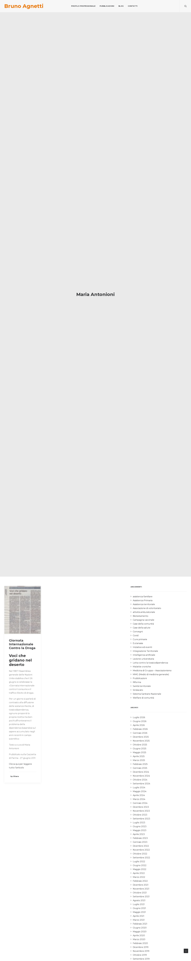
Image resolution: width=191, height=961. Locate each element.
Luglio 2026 (139, 717)
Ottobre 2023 (140, 815)
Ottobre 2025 (140, 744)
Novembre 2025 (141, 741)
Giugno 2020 (140, 927)
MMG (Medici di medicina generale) (151, 674)
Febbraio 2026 (140, 729)
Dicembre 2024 (141, 772)
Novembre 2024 (141, 776)
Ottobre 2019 (140, 955)
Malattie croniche (142, 666)
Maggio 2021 (139, 912)
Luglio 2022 (139, 861)
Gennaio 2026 (140, 733)
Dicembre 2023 (141, 807)
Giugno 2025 (139, 748)
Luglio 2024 (139, 787)
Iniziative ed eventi (142, 647)
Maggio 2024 (139, 791)
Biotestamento (140, 616)
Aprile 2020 (139, 935)
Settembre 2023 (141, 818)
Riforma (137, 682)
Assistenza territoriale (144, 604)
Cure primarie (140, 639)
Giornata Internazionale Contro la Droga (22, 644)
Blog (121, 6)
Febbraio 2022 (140, 881)
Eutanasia (138, 643)
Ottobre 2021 (140, 892)
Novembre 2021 (141, 889)
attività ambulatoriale (144, 612)
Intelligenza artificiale (144, 655)
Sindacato (138, 690)
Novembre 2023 (141, 811)
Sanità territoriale (142, 686)
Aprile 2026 (139, 725)
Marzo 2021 (139, 920)
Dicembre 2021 (140, 885)
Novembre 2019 (141, 951)
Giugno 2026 (139, 721)
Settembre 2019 (141, 959)
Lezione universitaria (143, 659)
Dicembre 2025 (141, 737)
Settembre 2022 (141, 857)
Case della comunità (143, 624)
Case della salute (141, 627)
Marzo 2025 (139, 760)
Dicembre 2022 (141, 846)
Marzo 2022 (139, 877)
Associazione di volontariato (147, 608)
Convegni (138, 631)
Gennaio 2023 (140, 842)
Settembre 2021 (141, 896)
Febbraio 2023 (140, 838)
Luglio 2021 (139, 904)
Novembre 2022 (141, 850)
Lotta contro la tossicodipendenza (150, 663)
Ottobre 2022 (140, 853)
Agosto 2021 (139, 900)
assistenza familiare (142, 596)
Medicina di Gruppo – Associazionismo (152, 670)
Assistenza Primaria (142, 600)
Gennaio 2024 (140, 803)
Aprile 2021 (138, 916)
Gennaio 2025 (140, 768)
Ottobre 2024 (140, 779)
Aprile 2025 (139, 756)
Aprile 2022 (139, 873)
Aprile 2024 (139, 795)
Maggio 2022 (139, 869)
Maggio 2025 (139, 752)
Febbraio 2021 (140, 924)
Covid (136, 635)
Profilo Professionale (83, 6)
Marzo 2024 (139, 799)
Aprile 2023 (139, 834)
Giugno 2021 (139, 908)
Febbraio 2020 (140, 943)
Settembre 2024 (141, 783)
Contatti (133, 6)
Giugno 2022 (139, 865)
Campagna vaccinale (143, 620)
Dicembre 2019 (140, 947)
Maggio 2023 (139, 830)
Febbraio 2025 (140, 764)
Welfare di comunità (143, 698)
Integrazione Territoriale (145, 651)
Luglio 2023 (139, 822)
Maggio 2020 (139, 931)
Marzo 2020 (139, 939)
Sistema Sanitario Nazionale (147, 694)
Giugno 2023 (139, 826)
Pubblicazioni (107, 6)
